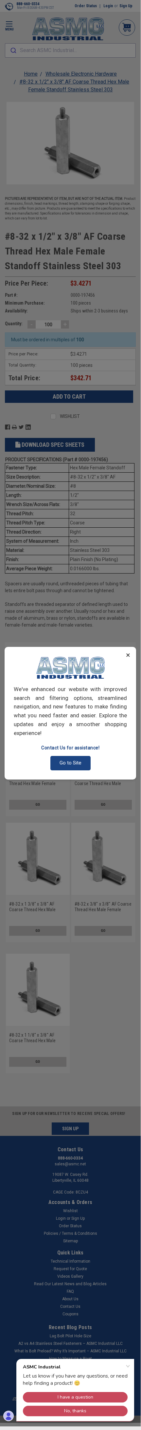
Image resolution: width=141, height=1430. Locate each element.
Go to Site (70, 763)
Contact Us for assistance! (70, 747)
